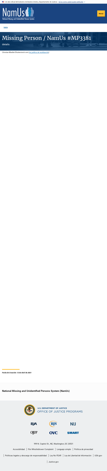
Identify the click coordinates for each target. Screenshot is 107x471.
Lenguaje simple (64, 449)
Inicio (6, 27)
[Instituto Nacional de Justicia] (73, 423)
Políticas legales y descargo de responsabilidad (26, 455)
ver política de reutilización (39, 52)
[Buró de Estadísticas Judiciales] (53, 426)
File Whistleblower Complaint (41, 449)
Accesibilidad (19, 449)
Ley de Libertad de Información (77, 455)
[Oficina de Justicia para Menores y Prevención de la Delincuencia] (34, 433)
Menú (101, 13)
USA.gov (98, 455)
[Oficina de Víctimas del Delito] (53, 433)
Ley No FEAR (55, 455)
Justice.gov (54, 462)
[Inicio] (18, 13)
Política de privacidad (83, 449)
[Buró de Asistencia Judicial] (34, 422)
